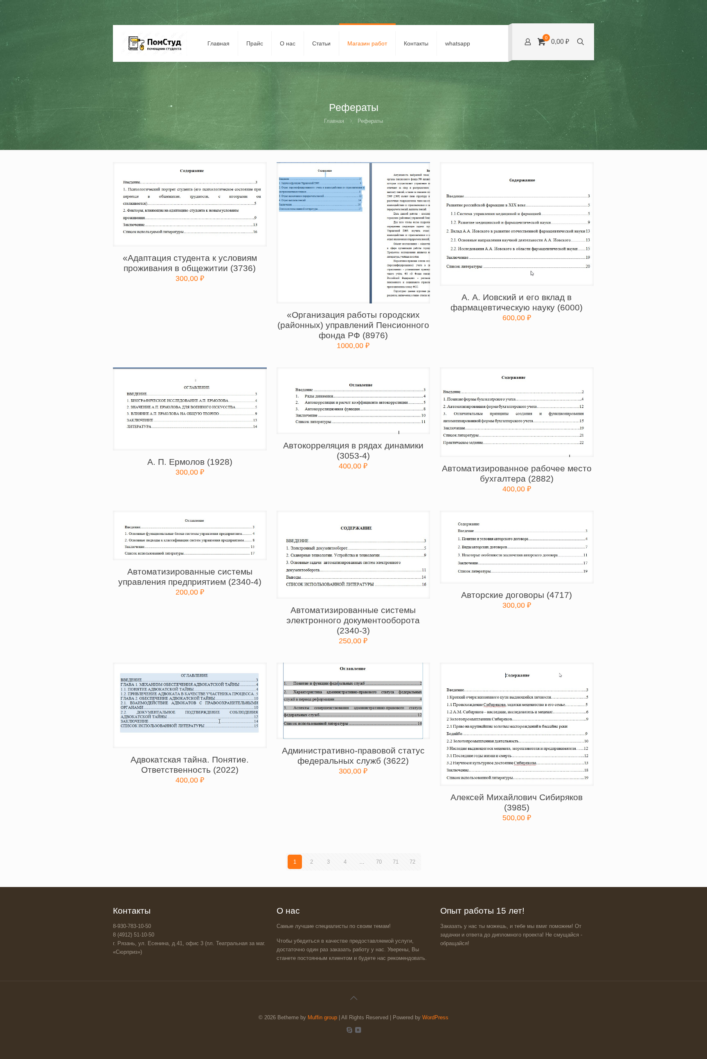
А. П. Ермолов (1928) (189, 461)
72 (412, 862)
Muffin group (322, 1017)
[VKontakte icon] (358, 1029)
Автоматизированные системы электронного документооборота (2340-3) (353, 620)
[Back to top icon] (353, 998)
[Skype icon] (349, 1029)
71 (396, 862)
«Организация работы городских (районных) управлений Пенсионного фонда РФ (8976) (353, 325)
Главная (334, 121)
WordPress (435, 1017)
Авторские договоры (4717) (516, 595)
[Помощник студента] (154, 43)
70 (379, 862)
